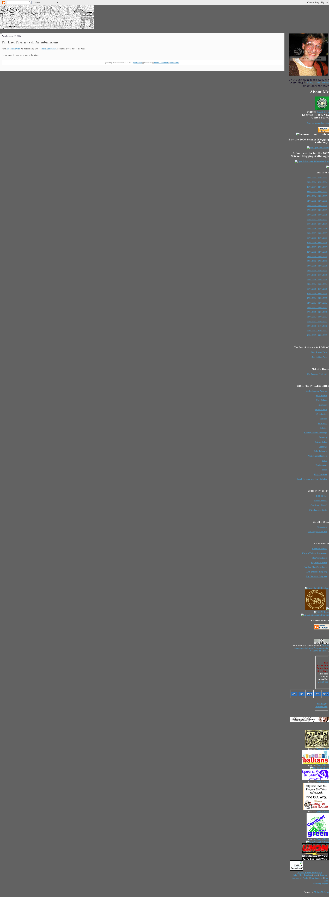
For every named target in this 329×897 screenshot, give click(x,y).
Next (316, 875)
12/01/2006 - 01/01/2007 (317, 298)
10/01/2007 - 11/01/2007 (317, 335)
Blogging (323, 446)
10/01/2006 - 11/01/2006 (317, 293)
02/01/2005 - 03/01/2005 (317, 205)
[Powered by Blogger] (321, 628)
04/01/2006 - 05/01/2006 (317, 270)
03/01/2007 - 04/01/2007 (317, 312)
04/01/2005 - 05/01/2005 (317, 214)
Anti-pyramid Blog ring (316, 571)
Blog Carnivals (320, 474)
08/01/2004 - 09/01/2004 (317, 177)
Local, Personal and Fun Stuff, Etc (312, 479)
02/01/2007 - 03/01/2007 (317, 307)
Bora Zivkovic (323, 111)
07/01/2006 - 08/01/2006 (317, 284)
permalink (137, 62)
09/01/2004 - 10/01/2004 (317, 182)
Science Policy (321, 441)
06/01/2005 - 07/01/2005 (317, 224)
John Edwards (320, 451)
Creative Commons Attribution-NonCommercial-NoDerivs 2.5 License (311, 648)
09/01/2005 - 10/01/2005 (317, 237)
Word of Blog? (322, 748)
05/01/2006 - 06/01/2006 (317, 275)
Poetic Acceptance (48, 48)
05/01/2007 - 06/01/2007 (317, 321)
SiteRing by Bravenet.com (321, 705)
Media (324, 460)
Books (324, 469)
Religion (323, 428)
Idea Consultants (319, 557)
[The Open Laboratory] (318, 147)
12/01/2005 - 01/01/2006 (317, 251)
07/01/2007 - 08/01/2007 (317, 326)
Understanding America (316, 390)
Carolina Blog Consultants (315, 567)
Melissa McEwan (321, 892)
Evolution (323, 404)
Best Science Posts (319, 352)
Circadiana (322, 526)
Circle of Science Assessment (314, 553)
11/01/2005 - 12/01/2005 (317, 247)
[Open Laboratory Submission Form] (312, 161)
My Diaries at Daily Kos (316, 576)
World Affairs (321, 409)
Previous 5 (296, 877)
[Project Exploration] (315, 609)
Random (323, 875)
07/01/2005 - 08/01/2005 (317, 228)
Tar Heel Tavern (13, 48)
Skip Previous (316, 877)
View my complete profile (318, 122)
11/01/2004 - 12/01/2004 (317, 191)
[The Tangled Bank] (319, 767)
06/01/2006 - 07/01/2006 (317, 279)
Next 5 (305, 877)
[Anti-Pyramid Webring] (317, 841)
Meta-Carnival (320, 500)
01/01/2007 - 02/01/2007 (317, 302)
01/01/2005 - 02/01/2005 (317, 200)
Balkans (323, 418)
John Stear (323, 681)
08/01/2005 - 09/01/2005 (317, 233)
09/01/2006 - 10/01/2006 (317, 288)
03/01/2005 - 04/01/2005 (317, 210)
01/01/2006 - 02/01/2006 (317, 256)
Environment (321, 465)
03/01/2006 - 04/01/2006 (317, 265)
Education (322, 423)
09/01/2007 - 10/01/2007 (317, 330)
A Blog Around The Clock (318, 82)
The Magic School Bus (317, 531)
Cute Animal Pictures (317, 455)
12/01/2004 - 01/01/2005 (317, 196)
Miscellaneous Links (318, 509)
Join (295, 875)
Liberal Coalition (319, 548)
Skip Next (326, 879)
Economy (323, 437)
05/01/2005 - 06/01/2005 (317, 219)
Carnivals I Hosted (318, 505)
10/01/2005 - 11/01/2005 (317, 242)
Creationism (321, 414)
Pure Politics (321, 400)
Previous (308, 875)
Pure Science (321, 395)
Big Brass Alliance (319, 562)
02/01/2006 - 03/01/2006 (317, 261)
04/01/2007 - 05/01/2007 (317, 316)
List (300, 875)
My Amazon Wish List (317, 373)
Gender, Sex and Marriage (315, 432)
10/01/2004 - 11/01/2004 (317, 186)
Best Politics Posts (319, 356)
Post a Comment (161, 62)
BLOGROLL (321, 496)
